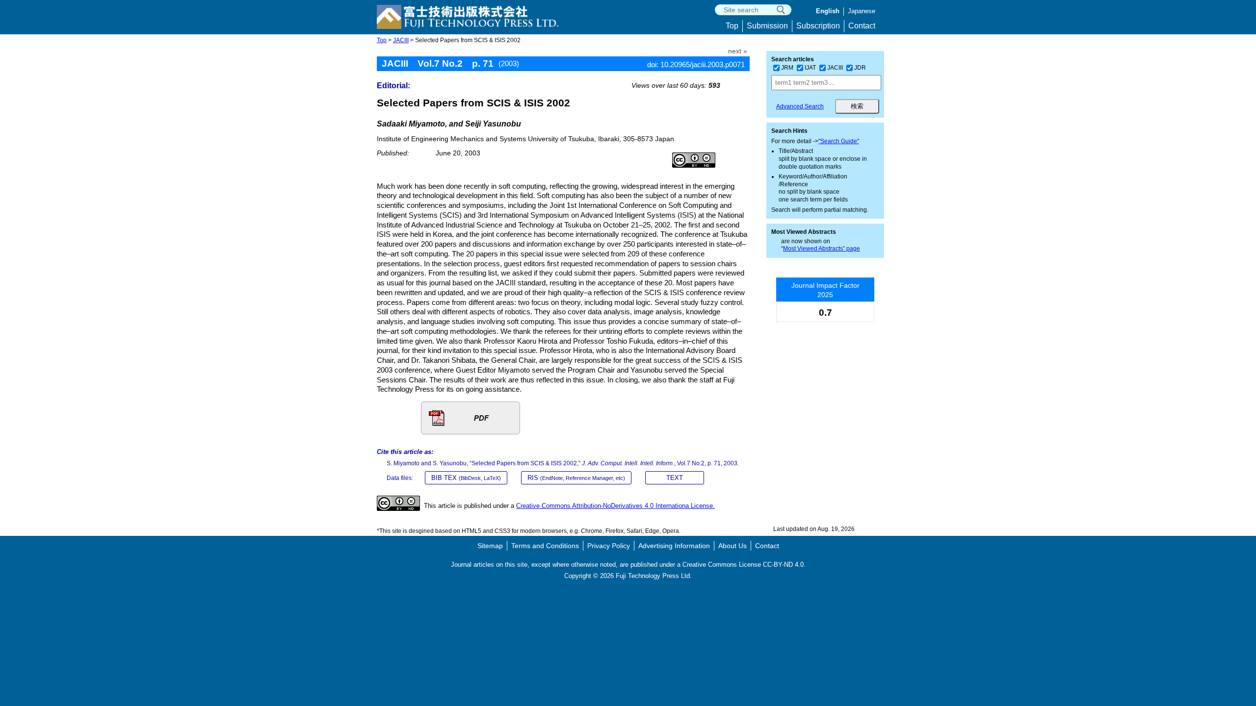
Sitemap (490, 546)
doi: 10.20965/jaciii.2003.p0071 (696, 64)
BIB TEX (466, 477)
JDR (860, 67)
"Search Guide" (838, 141)
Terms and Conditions (545, 546)
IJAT (810, 67)
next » (737, 51)
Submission (767, 26)
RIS (576, 477)
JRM (787, 67)
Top (732, 26)
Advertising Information (674, 546)
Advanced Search (800, 106)
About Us (732, 546)
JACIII (401, 40)
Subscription (818, 26)
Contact (861, 26)
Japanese (861, 11)
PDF (481, 418)
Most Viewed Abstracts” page (821, 248)
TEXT (675, 477)
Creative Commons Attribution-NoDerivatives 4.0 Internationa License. (615, 505)
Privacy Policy (608, 546)
